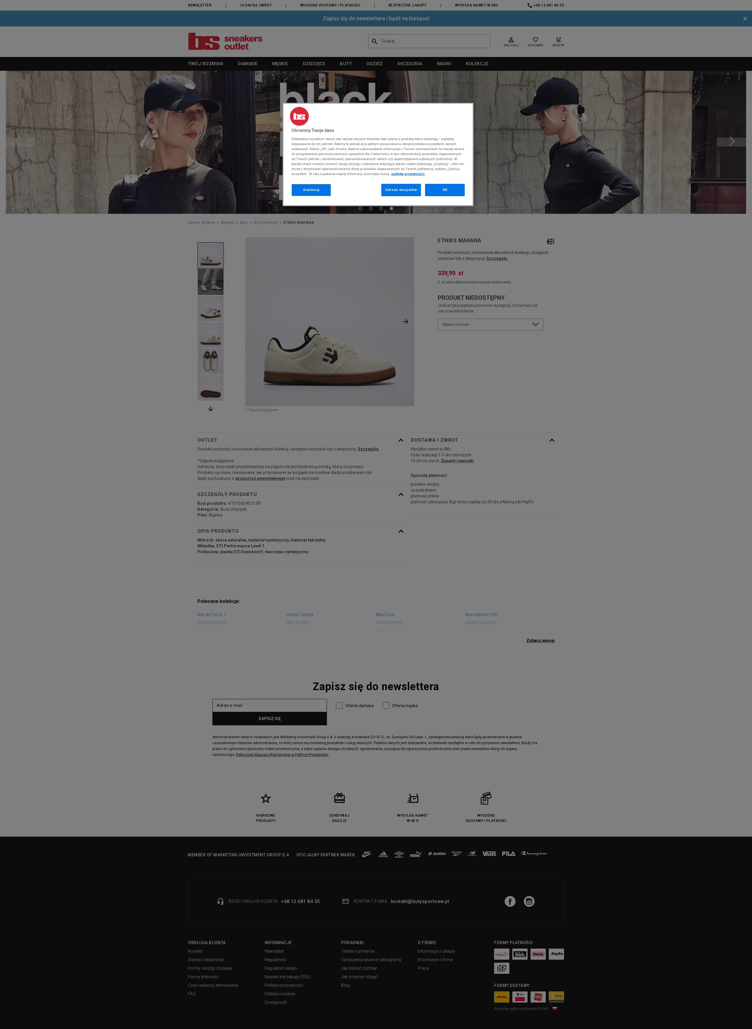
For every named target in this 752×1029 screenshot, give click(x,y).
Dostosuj (311, 190)
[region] (378, 154)
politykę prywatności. (408, 174)
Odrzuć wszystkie (401, 190)
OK (444, 190)
